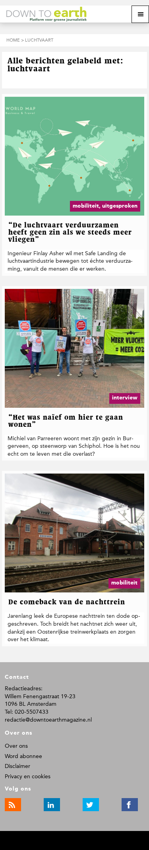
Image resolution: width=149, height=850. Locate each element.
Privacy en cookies (27, 776)
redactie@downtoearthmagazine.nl (48, 719)
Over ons (16, 746)
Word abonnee (23, 756)
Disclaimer (17, 766)
